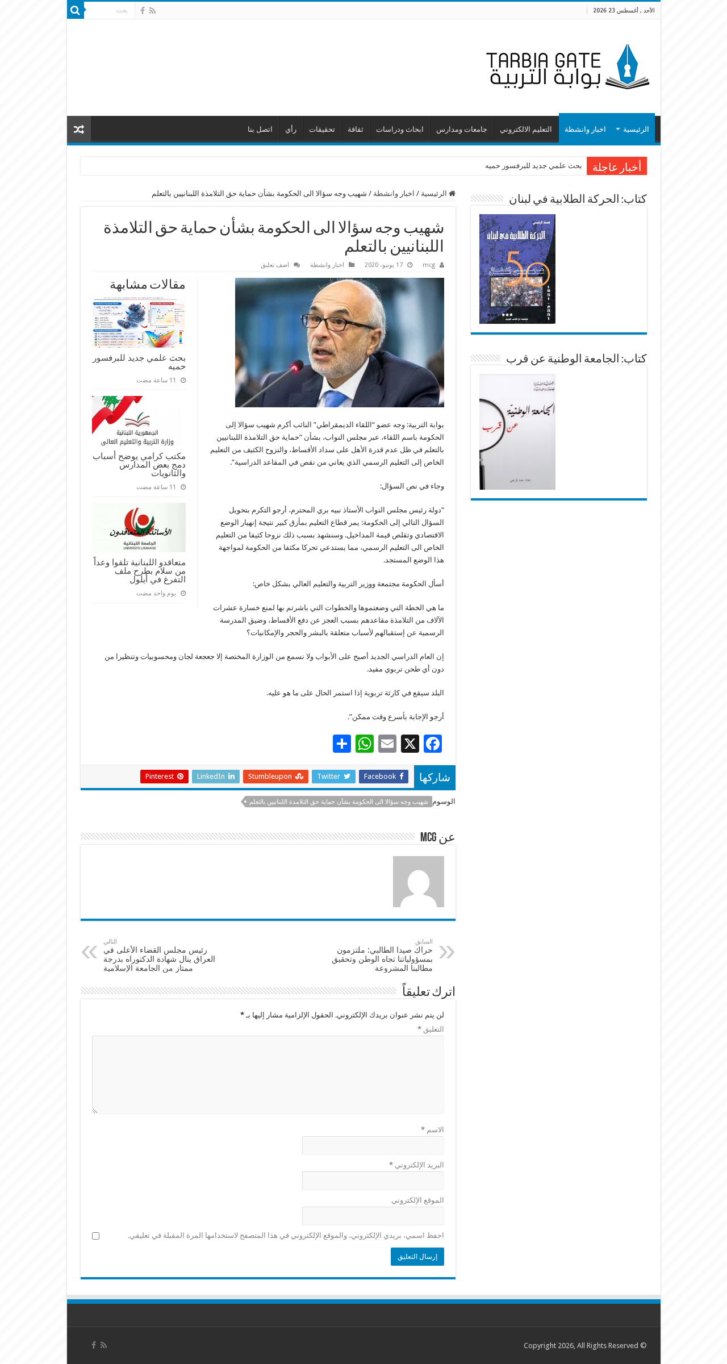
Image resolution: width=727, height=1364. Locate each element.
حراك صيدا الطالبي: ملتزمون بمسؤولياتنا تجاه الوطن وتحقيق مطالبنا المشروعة (382, 955)
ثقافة (356, 129)
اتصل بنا (260, 129)
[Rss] (152, 11)
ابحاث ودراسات (400, 129)
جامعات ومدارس (461, 129)
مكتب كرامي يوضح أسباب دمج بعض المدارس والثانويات (139, 464)
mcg (429, 265)
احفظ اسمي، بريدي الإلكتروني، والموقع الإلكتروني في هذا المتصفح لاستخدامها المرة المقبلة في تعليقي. (286, 1235)
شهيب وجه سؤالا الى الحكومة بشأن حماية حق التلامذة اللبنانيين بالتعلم (338, 802)
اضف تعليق (275, 265)
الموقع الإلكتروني (417, 1200)
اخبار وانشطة (585, 129)
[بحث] (75, 10)
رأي (290, 129)
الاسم (432, 1129)
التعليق (430, 1029)
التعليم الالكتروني (526, 129)
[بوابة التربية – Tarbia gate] (565, 65)
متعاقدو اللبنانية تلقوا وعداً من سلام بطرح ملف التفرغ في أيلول (140, 570)
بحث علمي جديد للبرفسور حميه (533, 165)
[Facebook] (142, 11)
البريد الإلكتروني (416, 1165)
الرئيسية (636, 129)
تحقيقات (322, 129)
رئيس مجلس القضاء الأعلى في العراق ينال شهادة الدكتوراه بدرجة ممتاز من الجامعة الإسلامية (159, 955)
